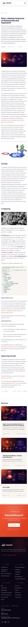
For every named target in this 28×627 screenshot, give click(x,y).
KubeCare (17, 574)
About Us (17, 585)
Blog (6, 13)
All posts (4, 391)
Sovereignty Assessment (6, 592)
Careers (16, 590)
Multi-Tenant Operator (6, 573)
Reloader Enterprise (5, 575)
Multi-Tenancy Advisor (6, 594)
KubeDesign (17, 569)
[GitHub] (2, 622)
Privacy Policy (18, 597)
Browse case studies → (14, 529)
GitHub (2, 599)
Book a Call (13, 525)
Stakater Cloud (14, 383)
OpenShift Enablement (20, 578)
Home (2, 13)
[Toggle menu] (25, 3)
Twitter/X (19, 391)
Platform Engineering (19, 567)
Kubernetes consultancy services (9, 346)
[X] (8, 622)
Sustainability (18, 594)
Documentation (4, 597)
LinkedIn (25, 391)
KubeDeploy (18, 571)
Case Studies (4, 588)
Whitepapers (4, 590)
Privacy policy (15, 605)
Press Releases (18, 588)
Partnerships (18, 592)
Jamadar (17, 173)
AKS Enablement (18, 576)
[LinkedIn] (5, 622)
